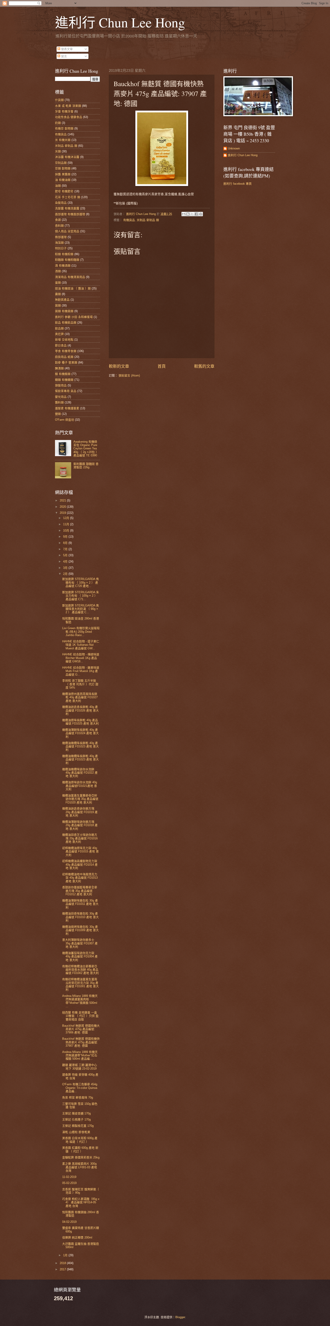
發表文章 (66, 49)
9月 (65, 536)
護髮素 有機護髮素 (67, 408)
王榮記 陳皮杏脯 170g (76, 1113)
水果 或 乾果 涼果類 (68, 105)
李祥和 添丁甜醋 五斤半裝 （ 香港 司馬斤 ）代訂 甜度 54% (80, 684)
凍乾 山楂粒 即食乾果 (76, 1132)
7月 (65, 549)
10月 (66, 530)
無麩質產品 (62, 299)
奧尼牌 (59, 334)
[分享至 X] (192, 214)
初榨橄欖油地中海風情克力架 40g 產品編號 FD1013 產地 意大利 (80, 878)
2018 (63, 1263)
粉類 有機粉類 (64, 254)
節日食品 (61, 345)
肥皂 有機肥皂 (64, 191)
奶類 (58, 123)
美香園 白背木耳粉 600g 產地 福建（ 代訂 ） (79, 1139)
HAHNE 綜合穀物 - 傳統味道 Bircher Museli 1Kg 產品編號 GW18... (80, 658)
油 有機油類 (62, 180)
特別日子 (61, 248)
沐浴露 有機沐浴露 (67, 157)
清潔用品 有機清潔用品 (70, 277)
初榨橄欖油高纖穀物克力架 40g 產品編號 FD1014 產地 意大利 (80, 864)
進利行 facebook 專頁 (237, 183)
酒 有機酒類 (62, 265)
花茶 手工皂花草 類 (67, 197)
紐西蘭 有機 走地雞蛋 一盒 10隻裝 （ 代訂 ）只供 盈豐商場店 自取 (80, 1016)
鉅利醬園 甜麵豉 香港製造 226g (86, 465)
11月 (66, 524)
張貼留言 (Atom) (129, 375)
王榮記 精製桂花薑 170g (78, 1125)
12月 (66, 518)
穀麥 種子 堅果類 (66, 362)
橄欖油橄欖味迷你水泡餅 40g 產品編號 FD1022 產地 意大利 (80, 773)
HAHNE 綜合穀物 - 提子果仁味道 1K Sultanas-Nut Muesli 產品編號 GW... (80, 645)
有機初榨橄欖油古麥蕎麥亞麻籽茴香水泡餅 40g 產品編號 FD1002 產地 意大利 (80, 970)
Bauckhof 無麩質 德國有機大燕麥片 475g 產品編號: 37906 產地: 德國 (81, 1029)
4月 (65, 561)
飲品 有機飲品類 (65, 322)
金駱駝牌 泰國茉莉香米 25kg (80, 1157)
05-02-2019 (69, 1183)
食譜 (58, 219)
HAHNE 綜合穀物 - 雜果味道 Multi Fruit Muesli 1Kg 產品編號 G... (80, 671)
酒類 (58, 271)
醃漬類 (59, 368)
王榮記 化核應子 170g (76, 1119)
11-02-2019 (69, 1177)
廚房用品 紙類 (64, 357)
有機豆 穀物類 (64, 128)
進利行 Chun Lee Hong (120, 22)
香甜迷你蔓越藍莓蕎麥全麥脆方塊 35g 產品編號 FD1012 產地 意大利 (79, 891)
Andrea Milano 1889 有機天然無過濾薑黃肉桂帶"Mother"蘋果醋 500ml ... (80, 1001)
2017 (63, 1269)
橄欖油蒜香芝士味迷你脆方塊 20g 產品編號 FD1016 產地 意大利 (80, 838)
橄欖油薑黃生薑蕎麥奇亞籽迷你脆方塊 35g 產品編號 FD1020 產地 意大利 (80, 799)
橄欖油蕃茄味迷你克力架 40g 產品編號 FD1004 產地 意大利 (80, 956)
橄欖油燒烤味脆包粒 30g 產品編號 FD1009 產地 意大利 (80, 930)
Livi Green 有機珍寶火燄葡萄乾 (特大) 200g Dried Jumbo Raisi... (81, 631)
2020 (63, 506)
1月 (65, 1255)
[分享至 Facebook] (196, 214)
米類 (58, 151)
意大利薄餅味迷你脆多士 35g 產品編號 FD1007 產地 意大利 (80, 943)
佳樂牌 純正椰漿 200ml (77, 1237)
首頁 (162, 366)
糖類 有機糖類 (64, 379)
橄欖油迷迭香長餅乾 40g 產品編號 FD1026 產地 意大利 (80, 710)
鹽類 (58, 414)
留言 (63, 56)
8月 (65, 543)
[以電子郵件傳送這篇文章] (183, 214)
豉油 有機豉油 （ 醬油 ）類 (73, 288)
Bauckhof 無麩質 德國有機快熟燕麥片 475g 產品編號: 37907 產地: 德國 (81, 1042)
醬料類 (59, 402)
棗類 (58, 294)
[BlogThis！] (188, 214)
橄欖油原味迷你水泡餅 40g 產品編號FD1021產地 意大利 (79, 786)
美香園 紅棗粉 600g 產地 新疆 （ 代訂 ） (80, 1149)
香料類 (59, 225)
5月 (65, 555)
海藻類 (59, 242)
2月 (65, 573)
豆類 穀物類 (62, 168)
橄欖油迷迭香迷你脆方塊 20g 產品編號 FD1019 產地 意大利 (80, 812)
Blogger (180, 1317)
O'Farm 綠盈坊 (64, 419)
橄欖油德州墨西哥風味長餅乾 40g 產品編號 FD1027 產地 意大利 (80, 697)
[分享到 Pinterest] (200, 214)
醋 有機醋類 (62, 374)
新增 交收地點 (64, 339)
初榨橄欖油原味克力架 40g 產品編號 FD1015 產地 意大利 (80, 851)
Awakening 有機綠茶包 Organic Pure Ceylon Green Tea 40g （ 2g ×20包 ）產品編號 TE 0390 (86, 448)
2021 (63, 500)
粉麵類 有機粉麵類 (67, 259)
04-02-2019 (69, 1221)
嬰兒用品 (61, 396)
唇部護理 (61, 237)
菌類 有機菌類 (64, 311)
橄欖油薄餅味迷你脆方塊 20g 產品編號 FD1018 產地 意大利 (80, 825)
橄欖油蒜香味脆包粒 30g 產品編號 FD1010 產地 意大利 (80, 917)
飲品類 (59, 328)
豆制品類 (61, 162)
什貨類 (59, 100)
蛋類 (58, 282)
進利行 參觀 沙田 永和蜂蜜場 (74, 317)
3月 (65, 567)
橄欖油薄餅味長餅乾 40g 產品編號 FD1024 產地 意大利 (80, 733)
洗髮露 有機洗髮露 (67, 208)
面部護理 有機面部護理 (70, 214)
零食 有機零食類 (65, 351)
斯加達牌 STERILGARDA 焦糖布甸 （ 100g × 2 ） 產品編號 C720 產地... (80, 582)
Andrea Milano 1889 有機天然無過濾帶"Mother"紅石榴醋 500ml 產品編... (80, 1055)
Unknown (234, 148)
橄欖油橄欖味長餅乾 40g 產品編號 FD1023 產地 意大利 (80, 746)
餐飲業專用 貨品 (65, 391)
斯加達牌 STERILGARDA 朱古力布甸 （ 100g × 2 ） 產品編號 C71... (80, 596)
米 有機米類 (62, 140)
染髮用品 (61, 202)
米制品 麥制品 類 (148, 220)
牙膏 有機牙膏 (64, 111)
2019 (63, 512)
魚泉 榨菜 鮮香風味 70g (77, 1097)
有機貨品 (129, 220)
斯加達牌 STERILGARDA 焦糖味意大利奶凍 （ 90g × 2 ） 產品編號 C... (80, 609)
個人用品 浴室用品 (67, 231)
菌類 (58, 305)
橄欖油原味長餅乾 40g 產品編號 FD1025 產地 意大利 (80, 721)
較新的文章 (119, 366)
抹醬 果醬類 (62, 174)
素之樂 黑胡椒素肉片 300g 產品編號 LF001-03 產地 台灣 (79, 1167)
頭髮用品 (61, 385)
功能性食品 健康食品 (68, 117)
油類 (58, 185)
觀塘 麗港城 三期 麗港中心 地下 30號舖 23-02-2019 (79, 1066)
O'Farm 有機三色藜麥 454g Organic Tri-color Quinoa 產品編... (79, 1088)
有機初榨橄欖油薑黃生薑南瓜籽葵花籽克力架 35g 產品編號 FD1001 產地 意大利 (80, 984)
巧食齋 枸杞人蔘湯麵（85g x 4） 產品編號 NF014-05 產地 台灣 (80, 1202)
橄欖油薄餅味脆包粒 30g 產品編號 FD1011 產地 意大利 (80, 904)
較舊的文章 (204, 366)
